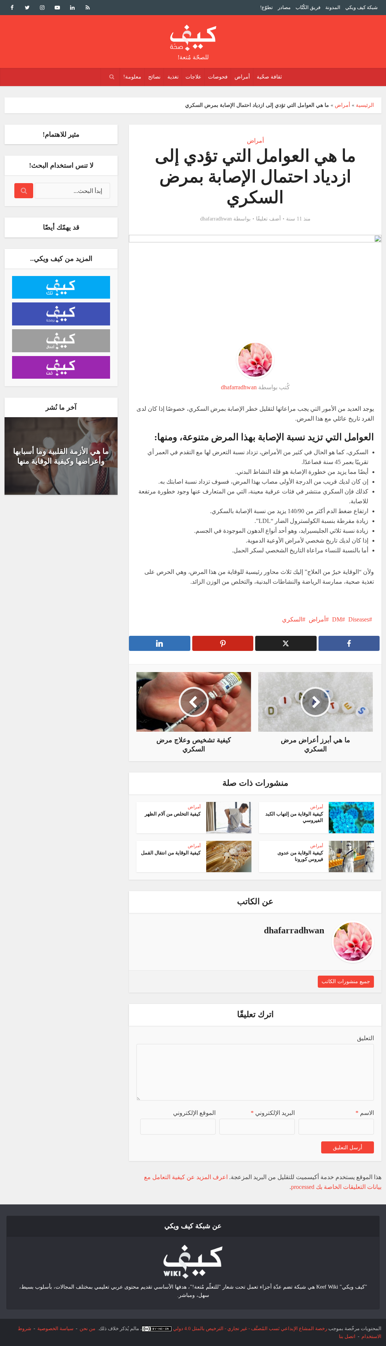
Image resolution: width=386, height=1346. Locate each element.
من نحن (87, 1328)
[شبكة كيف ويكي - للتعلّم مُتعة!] (193, 1261)
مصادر (284, 7)
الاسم (364, 1113)
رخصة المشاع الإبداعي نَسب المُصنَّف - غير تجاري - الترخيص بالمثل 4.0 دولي (250, 1328)
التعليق (365, 1038)
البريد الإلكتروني (273, 1113)
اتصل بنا (347, 1336)
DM (337, 619)
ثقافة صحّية (269, 77)
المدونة (332, 7)
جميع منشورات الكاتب (346, 981)
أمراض (242, 77)
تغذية (173, 77)
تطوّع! (266, 7)
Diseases (358, 619)
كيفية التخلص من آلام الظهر (173, 814)
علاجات (193, 77)
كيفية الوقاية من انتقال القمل (171, 853)
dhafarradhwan (216, 219)
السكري (292, 619)
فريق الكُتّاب (308, 7)
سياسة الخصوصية (55, 1328)
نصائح (154, 77)
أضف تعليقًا (268, 219)
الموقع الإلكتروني (194, 1113)
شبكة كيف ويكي (361, 7)
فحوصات (218, 77)
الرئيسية (365, 105)
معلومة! (132, 77)
